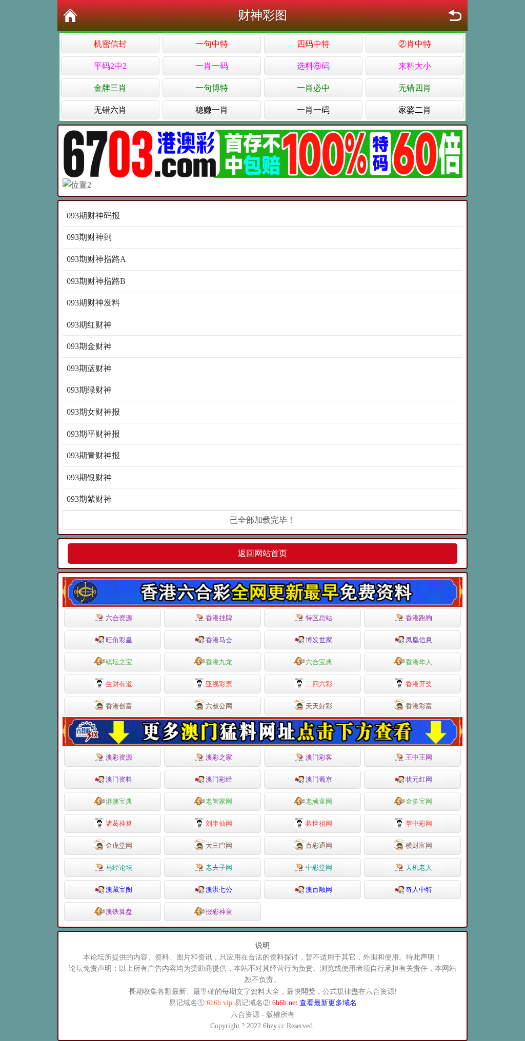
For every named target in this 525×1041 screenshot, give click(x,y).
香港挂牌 (219, 618)
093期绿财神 (89, 389)
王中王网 (419, 757)
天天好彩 (319, 706)
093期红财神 (89, 324)
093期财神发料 (93, 302)
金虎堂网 (119, 845)
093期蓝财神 (89, 368)
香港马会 (219, 640)
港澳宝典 (119, 801)
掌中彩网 (419, 823)
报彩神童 (219, 911)
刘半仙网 (219, 823)
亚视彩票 (219, 684)
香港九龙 (219, 662)
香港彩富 (419, 706)
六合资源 (119, 618)
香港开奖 (419, 684)
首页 (70, 15)
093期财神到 (89, 237)
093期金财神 (89, 346)
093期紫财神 (89, 499)
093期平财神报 (93, 434)
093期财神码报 (93, 215)
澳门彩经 (219, 779)
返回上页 (454, 15)
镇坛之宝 (119, 662)
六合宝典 (319, 662)
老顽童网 (319, 801)
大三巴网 (219, 845)
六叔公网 (219, 706)
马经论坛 (119, 867)
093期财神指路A (96, 259)
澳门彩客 (319, 757)
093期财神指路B (96, 281)
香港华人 (419, 662)
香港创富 (119, 706)
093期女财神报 (93, 411)
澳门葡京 (319, 779)
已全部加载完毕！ (262, 520)
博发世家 (319, 640)
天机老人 (419, 867)
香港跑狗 (419, 618)
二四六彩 (319, 684)
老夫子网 (219, 867)
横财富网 (419, 845)
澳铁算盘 (119, 911)
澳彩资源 (119, 757)
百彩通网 (319, 845)
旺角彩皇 (119, 640)
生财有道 (119, 684)
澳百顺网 (319, 889)
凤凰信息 (419, 640)
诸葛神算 (119, 823)
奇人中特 (419, 889)
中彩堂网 (319, 867)
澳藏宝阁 (119, 889)
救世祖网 (319, 823)
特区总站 (319, 618)
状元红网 (419, 779)
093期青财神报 (93, 455)
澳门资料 (119, 779)
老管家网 (219, 801)
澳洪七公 (219, 889)
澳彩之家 (219, 757)
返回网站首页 (262, 553)
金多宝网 (419, 801)
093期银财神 (89, 477)
